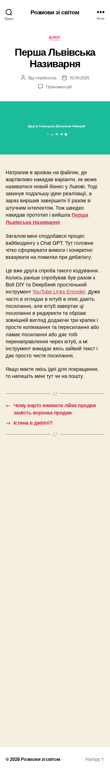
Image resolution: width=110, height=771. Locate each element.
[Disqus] (55, 519)
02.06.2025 (79, 77)
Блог (55, 37)
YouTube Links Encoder (58, 291)
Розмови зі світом (54, 12)
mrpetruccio (45, 77)
